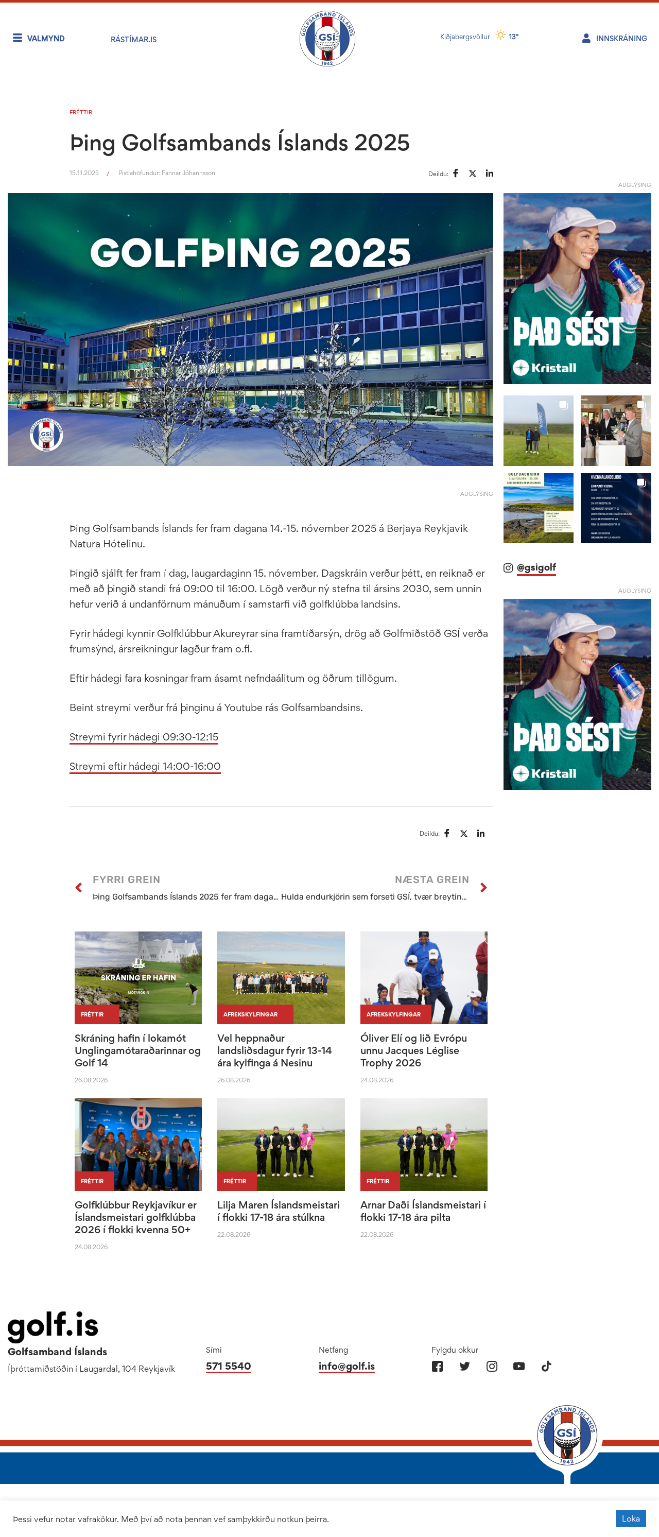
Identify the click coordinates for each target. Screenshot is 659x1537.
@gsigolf (536, 567)
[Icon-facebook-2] (437, 1366)
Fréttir (81, 112)
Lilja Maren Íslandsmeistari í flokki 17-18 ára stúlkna (278, 1211)
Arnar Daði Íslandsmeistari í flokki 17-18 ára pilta (423, 1211)
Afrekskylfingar (250, 1014)
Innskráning (621, 38)
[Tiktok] (546, 1366)
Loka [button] (631, 1518)
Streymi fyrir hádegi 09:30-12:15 (144, 737)
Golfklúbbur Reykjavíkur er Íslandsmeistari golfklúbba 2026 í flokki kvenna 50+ (135, 1217)
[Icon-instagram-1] (492, 1366)
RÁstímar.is (134, 39)
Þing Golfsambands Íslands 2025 (240, 142)
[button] (539, 430)
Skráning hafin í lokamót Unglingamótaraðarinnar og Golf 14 (138, 1050)
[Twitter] (465, 1366)
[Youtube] (519, 1366)
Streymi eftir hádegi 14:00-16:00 (145, 766)
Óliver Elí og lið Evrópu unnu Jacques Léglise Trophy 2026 (413, 1050)
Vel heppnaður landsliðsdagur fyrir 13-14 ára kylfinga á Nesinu (274, 1050)
